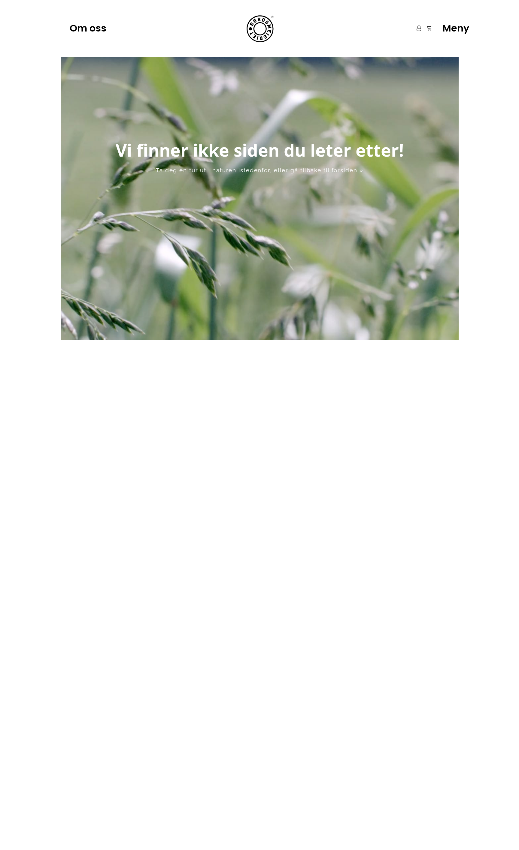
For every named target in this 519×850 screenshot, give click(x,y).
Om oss (88, 28)
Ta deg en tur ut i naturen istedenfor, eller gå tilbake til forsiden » (259, 170)
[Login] (416, 28)
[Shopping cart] (426, 28)
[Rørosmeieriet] (259, 28)
